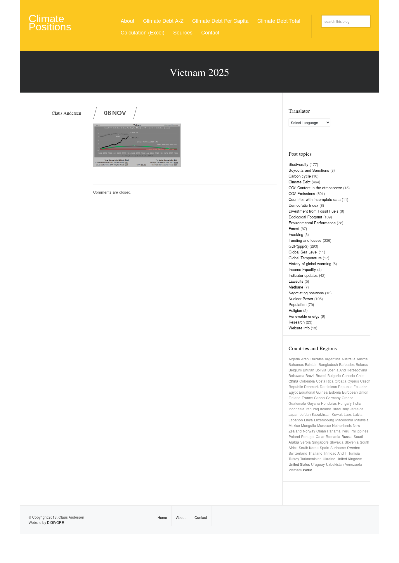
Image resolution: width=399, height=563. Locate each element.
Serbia (305, 441)
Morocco (324, 425)
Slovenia (352, 441)
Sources (182, 32)
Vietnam (295, 469)
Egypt (293, 392)
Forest (294, 228)
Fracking (296, 234)
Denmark (311, 386)
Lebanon (296, 419)
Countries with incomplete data (315, 199)
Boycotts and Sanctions (309, 170)
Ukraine (329, 458)
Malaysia (361, 419)
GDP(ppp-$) (298, 246)
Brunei (321, 375)
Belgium (295, 369)
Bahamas (296, 364)
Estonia (335, 392)
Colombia (307, 380)
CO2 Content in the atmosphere (315, 187)
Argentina (332, 358)
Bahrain (311, 364)
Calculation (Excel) (142, 32)
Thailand (315, 453)
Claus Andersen (66, 113)
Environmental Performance (312, 222)
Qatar (320, 436)
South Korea (309, 447)
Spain (324, 447)
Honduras (329, 403)
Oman (321, 430)
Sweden (353, 447)
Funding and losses (305, 240)
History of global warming (310, 263)
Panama (334, 430)
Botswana (296, 375)
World (307, 469)
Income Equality (302, 269)
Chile (360, 375)
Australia (348, 358)
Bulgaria (334, 375)
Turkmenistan (311, 458)
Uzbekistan (335, 464)
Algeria (294, 358)
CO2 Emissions (302, 193)
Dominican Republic (336, 386)
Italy (345, 408)
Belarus (362, 364)
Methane (296, 287)
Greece (347, 397)
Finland (295, 397)
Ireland (325, 408)
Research (297, 322)
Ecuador (360, 386)
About (127, 20)
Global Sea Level (303, 252)
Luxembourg (324, 419)
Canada (348, 375)
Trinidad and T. (335, 453)
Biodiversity (298, 164)
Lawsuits (296, 281)
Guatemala (297, 403)
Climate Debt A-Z (163, 20)
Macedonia (344, 419)
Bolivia (320, 369)
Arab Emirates (312, 358)
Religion (295, 310)
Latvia (357, 414)
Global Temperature (305, 257)
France (307, 397)
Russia (347, 436)
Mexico (294, 425)
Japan (294, 414)
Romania (333, 436)
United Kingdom (349, 458)
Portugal (308, 436)
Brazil (310, 375)
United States (299, 464)
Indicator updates (303, 275)
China (293, 380)
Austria (362, 358)
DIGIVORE (55, 522)
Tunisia (354, 453)
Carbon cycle (300, 176)
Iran (309, 408)
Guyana (313, 403)
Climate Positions (50, 23)
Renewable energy (304, 316)
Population (297, 304)
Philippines (359, 430)
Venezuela (353, 464)
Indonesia (296, 408)
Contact (210, 32)
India (357, 403)
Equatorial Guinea (313, 392)
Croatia (340, 380)
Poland (294, 436)
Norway (309, 430)
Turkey (294, 458)
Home (162, 517)
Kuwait (337, 414)
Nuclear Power (301, 298)
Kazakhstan (321, 414)
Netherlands (342, 425)
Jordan (305, 414)
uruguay (318, 464)
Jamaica (356, 408)
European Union (355, 392)
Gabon (319, 397)
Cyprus (353, 380)
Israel (336, 408)
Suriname (338, 447)
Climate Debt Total (278, 20)
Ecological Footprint (305, 217)
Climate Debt (299, 182)
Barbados (347, 364)
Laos (348, 414)
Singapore (320, 441)
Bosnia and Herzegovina (347, 369)
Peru (345, 430)
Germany (333, 397)
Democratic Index (303, 205)
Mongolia (308, 425)
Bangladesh (328, 364)
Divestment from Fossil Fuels (314, 211)
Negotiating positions (306, 293)
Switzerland (298, 453)
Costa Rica (325, 380)
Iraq (316, 408)
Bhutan (308, 369)
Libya (308, 419)
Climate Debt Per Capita (220, 20)
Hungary (345, 403)
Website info (299, 328)
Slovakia (337, 441)
